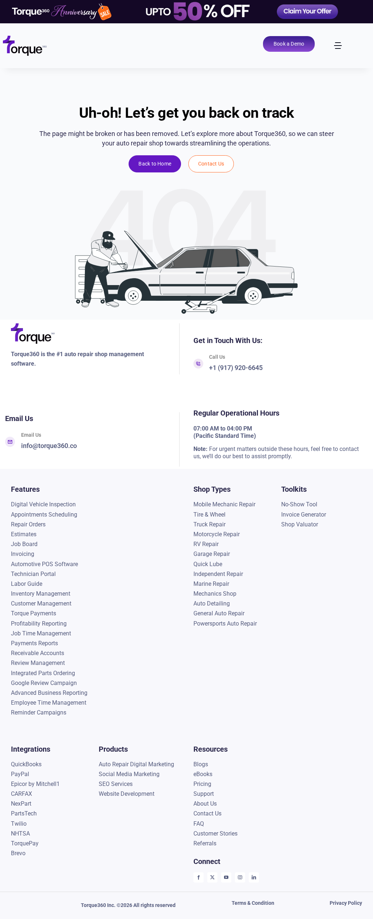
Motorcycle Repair (216, 534)
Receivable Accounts (37, 653)
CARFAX (21, 793)
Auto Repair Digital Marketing (136, 764)
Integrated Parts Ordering (43, 673)
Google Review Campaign (44, 682)
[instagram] (240, 877)
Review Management (38, 662)
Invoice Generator (303, 514)
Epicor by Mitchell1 (35, 783)
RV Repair (206, 544)
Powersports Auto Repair (225, 623)
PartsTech (24, 813)
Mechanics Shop (214, 593)
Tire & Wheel (209, 514)
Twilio (19, 823)
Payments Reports (34, 643)
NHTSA (20, 833)
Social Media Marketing (129, 774)
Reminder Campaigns (38, 712)
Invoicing (22, 553)
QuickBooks (26, 764)
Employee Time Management (48, 702)
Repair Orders (28, 524)
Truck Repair (209, 524)
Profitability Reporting (39, 623)
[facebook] (198, 877)
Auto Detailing (211, 603)
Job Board (24, 544)
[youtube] (226, 877)
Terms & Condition (253, 903)
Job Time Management (41, 633)
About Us (205, 803)
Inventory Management (40, 593)
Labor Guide (26, 583)
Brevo (18, 853)
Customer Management (41, 603)
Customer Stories (215, 833)
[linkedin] (254, 877)
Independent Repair (218, 574)
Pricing (202, 783)
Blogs (200, 764)
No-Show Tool (299, 504)
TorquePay (25, 843)
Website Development (126, 793)
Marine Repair (211, 583)
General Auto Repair (218, 613)
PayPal (20, 774)
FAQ (198, 823)
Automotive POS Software (44, 564)
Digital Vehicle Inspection (43, 504)
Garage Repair (211, 553)
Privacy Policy (346, 903)
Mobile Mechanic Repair (224, 504)
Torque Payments (33, 613)
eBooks (202, 774)
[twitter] (212, 877)
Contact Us (207, 813)
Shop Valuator (299, 524)
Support (203, 793)
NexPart (21, 803)
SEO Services (116, 783)
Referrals (204, 843)
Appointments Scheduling (44, 514)
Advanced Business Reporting (49, 692)
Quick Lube (207, 564)
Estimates (23, 534)
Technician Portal (33, 574)
